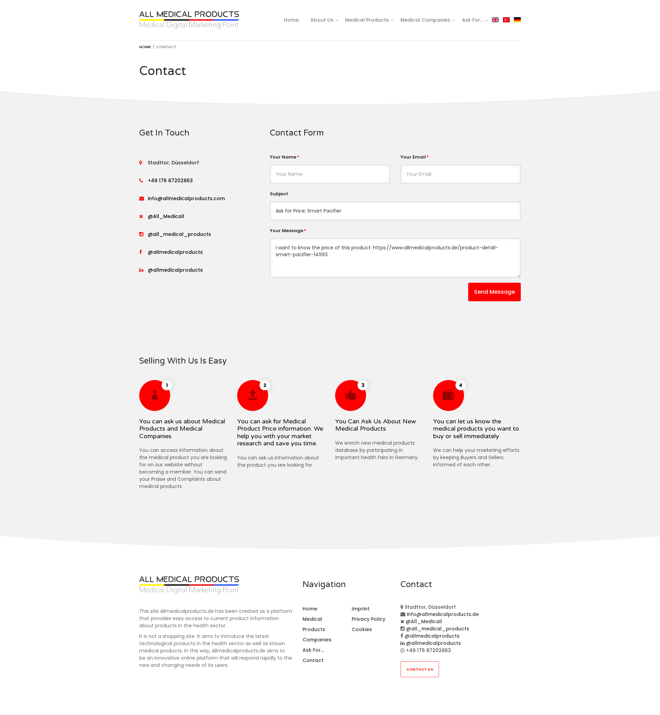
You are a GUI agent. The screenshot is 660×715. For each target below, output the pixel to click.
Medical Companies (425, 20)
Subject (279, 194)
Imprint (361, 608)
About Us (321, 20)
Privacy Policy (368, 619)
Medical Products (367, 20)
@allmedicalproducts (175, 252)
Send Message (494, 292)
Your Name (283, 157)
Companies (316, 639)
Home (291, 20)
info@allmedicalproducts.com (186, 198)
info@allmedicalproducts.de (443, 614)
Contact (312, 660)
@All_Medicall (166, 216)
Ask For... (472, 20)
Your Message (286, 230)
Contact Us (419, 669)
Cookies (362, 629)
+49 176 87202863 (170, 180)
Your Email (413, 157)
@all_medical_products (179, 234)
